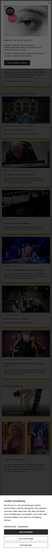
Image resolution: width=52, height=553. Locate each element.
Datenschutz (10, 526)
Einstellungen (26, 545)
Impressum (23, 526)
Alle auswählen (26, 532)
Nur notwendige (26, 538)
